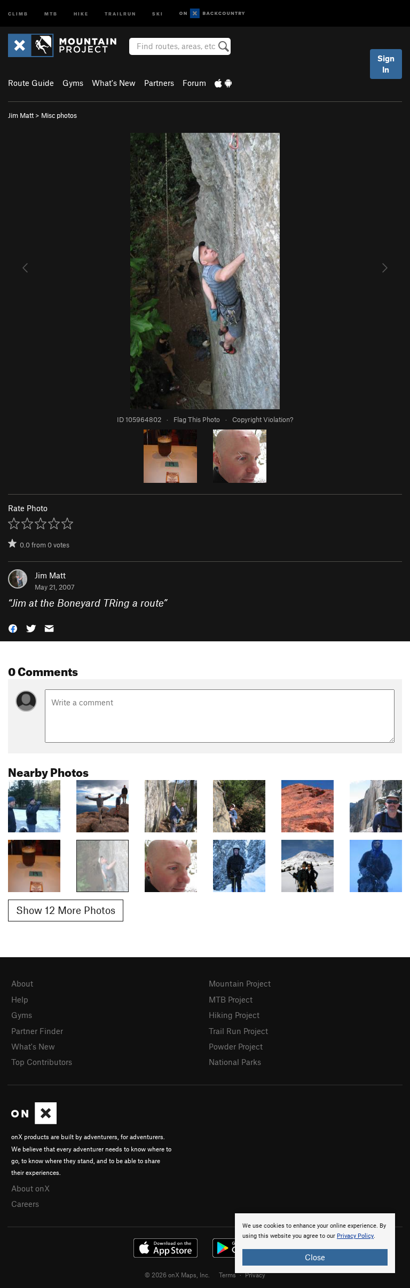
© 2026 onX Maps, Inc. (177, 1274)
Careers (25, 1204)
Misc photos (59, 115)
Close (315, 1257)
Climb (18, 13)
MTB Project (231, 999)
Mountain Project (240, 983)
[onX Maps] (34, 1121)
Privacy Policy (355, 1236)
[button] (13, 628)
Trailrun (120, 13)
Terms (227, 1274)
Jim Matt (21, 115)
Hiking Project (234, 1015)
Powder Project (236, 1046)
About (22, 983)
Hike (81, 13)
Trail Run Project (238, 1031)
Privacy (255, 1274)
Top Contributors (41, 1062)
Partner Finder (37, 1031)
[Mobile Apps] (223, 83)
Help (19, 999)
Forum (194, 83)
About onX (30, 1188)
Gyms (72, 83)
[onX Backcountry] (212, 14)
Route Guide (31, 83)
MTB (51, 13)
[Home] (67, 45)
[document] (315, 1243)
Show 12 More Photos (65, 910)
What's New (114, 83)
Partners (159, 83)
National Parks (235, 1062)
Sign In (386, 63)
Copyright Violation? (262, 419)
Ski (157, 13)
